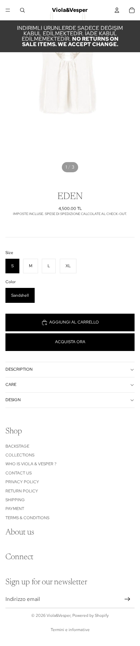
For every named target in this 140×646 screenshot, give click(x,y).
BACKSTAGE (17, 446)
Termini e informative (70, 629)
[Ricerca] (22, 10)
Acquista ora (70, 342)
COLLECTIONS (19, 455)
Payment (14, 508)
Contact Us (18, 472)
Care (10, 384)
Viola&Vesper (58, 615)
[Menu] (8, 10)
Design (13, 400)
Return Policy (21, 490)
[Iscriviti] (127, 599)
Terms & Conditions (27, 517)
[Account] (116, 10)
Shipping (15, 500)
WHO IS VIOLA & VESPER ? (30, 464)
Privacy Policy (22, 482)
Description (19, 369)
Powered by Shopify (90, 615)
